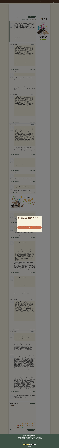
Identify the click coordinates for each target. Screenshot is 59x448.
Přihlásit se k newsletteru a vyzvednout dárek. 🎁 (29, 227)
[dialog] (29, 441)
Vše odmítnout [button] (32, 444)
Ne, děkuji (29, 230)
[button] (30, 446)
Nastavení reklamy (32, 441)
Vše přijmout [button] (26, 444)
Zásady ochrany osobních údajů (33, 442)
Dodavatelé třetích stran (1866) (30, 439)
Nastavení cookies (26, 442)
